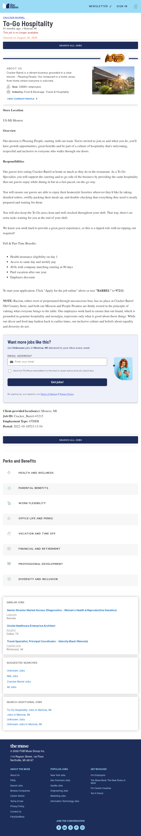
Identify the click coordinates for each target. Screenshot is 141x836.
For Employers (98, 775)
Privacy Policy (67, 394)
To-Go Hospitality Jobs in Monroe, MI (29, 709)
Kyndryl (11, 630)
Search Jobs (16, 785)
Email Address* (20, 356)
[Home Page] (11, 6)
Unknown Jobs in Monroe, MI (24, 724)
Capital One (14, 645)
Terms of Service (48, 394)
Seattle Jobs (56, 785)
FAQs (13, 780)
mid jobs (12, 676)
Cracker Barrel (14, 17)
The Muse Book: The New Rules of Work (108, 781)
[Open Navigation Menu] (136, 6)
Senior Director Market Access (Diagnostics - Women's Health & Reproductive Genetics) (62, 610)
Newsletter (98, 6)
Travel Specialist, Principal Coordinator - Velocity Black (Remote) (47, 641)
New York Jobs (57, 775)
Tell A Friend (97, 793)
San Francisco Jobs (60, 780)
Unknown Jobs (16, 719)
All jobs (11, 687)
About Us (14, 775)
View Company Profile (20, 98)
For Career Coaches (101, 788)
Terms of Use (16, 801)
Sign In (122, 6)
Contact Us (15, 811)
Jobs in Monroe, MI (18, 714)
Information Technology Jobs (64, 801)
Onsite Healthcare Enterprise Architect (31, 625)
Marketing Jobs (58, 795)
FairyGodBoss (17, 816)
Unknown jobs (16, 670)
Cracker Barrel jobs (19, 681)
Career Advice (17, 795)
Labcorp (12, 614)
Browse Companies (20, 790)
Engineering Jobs (59, 790)
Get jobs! (57, 382)
